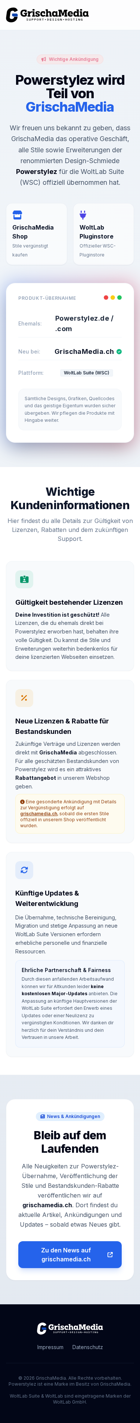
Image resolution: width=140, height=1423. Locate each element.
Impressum (50, 1347)
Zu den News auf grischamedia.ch (66, 1254)
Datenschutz (87, 1347)
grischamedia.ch (38, 813)
